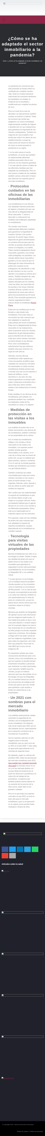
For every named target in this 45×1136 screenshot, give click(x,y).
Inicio (4, 61)
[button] (3, 20)
